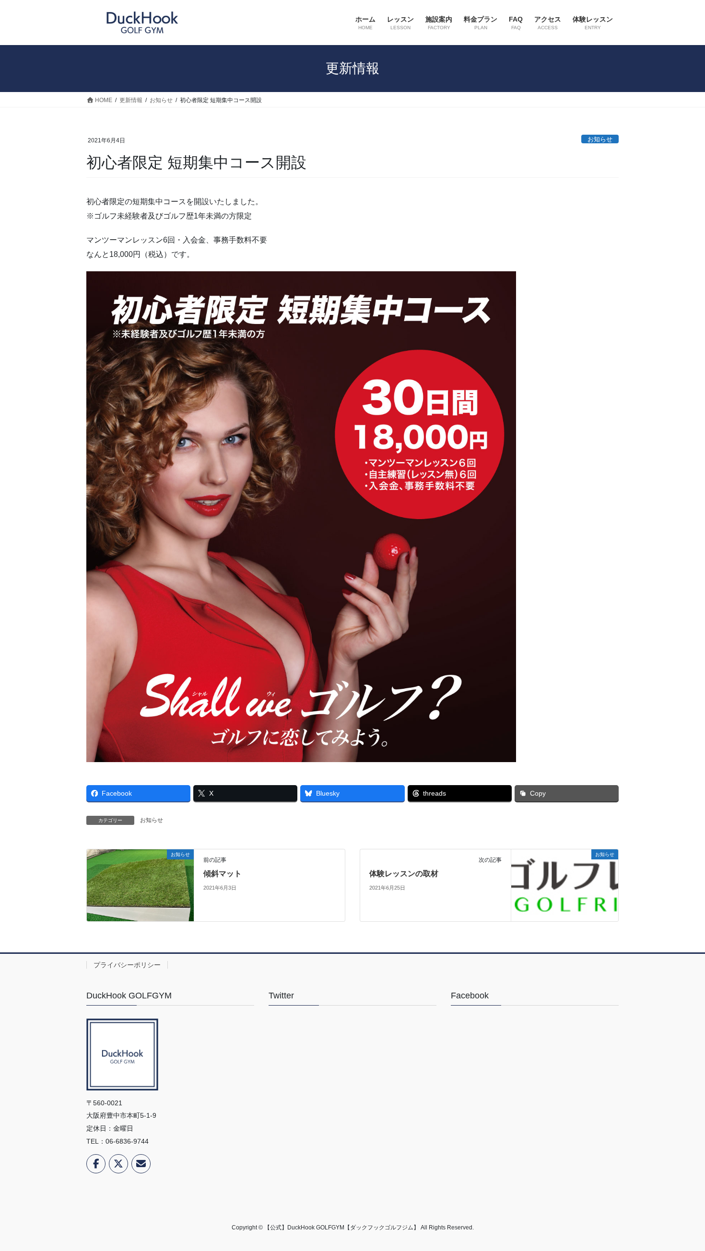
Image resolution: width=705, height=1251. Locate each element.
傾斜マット (222, 873)
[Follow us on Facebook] (96, 1163)
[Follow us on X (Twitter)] (118, 1163)
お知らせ (600, 139)
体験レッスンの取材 (403, 873)
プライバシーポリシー (127, 965)
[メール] (141, 1163)
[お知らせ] (140, 884)
